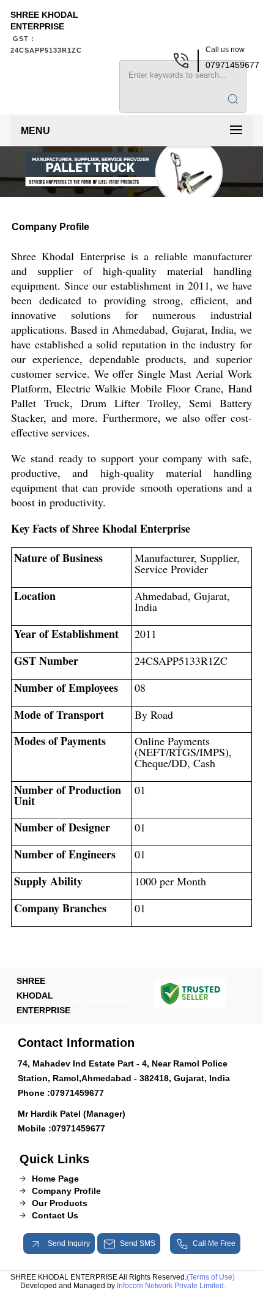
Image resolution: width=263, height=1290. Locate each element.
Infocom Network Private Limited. (171, 1285)
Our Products (59, 1203)
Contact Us (55, 1215)
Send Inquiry (68, 1243)
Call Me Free (214, 1243)
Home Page (55, 1178)
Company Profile (66, 1191)
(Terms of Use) (211, 1277)
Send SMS (137, 1243)
